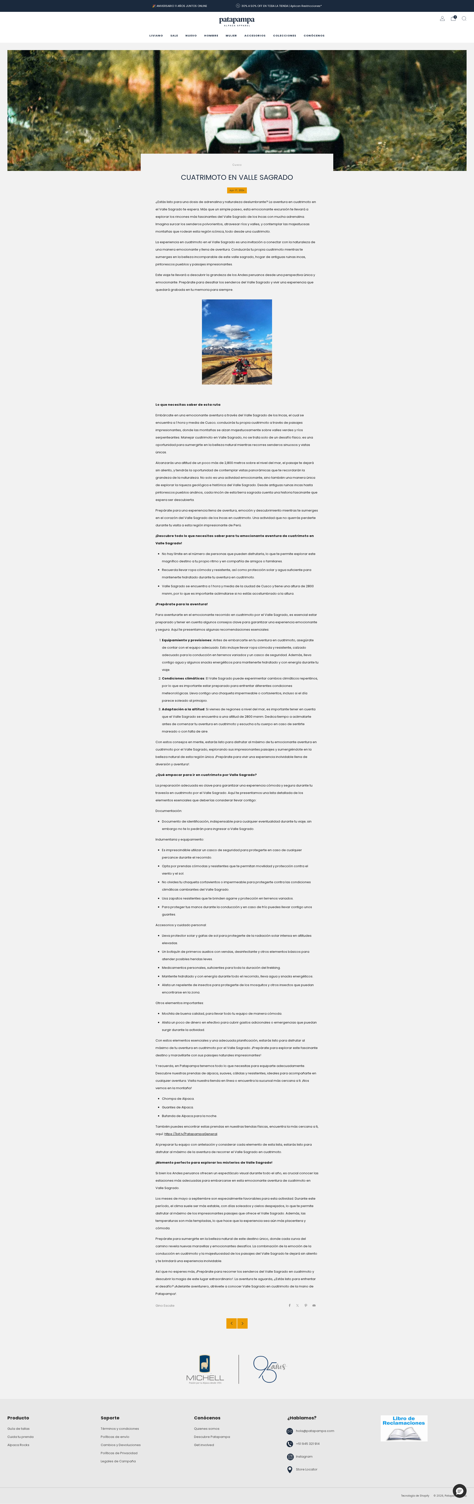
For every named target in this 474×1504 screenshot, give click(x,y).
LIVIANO (156, 35)
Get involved (204, 1445)
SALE (174, 35)
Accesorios (255, 35)
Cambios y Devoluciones (121, 1445)
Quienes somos (206, 1428)
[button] (460, 1491)
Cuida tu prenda (20, 1436)
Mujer (231, 35)
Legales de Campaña (118, 1461)
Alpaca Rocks (18, 1445)
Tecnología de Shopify (415, 1496)
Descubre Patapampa (212, 1436)
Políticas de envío (115, 1436)
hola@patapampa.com (315, 1431)
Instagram (304, 1456)
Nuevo (191, 35)
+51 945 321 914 (308, 1443)
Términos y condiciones (120, 1428)
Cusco (237, 164)
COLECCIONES (284, 35)
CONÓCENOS (314, 35)
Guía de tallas (18, 1428)
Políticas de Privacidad (119, 1453)
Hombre (211, 35)
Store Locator (306, 1469)
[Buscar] (464, 18)
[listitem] (180, 6)
